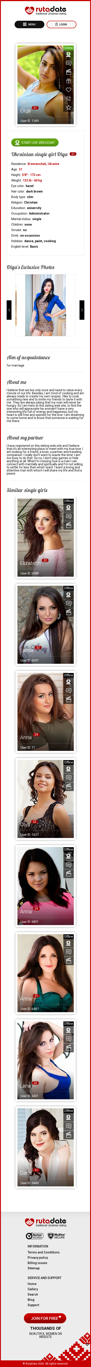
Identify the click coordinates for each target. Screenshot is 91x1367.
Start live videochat (38, 142)
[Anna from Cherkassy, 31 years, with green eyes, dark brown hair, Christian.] (45, 973)
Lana (25, 1086)
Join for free (45, 1318)
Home (32, 1284)
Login (63, 24)
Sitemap (34, 1268)
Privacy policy (38, 1257)
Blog (31, 1300)
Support (33, 1305)
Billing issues (37, 1263)
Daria (26, 1173)
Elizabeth (30, 563)
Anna (26, 737)
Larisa (27, 650)
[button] (9, 310)
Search (33, 1294)
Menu (32, 24)
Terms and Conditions (44, 1252)
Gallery (33, 1289)
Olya (25, 824)
